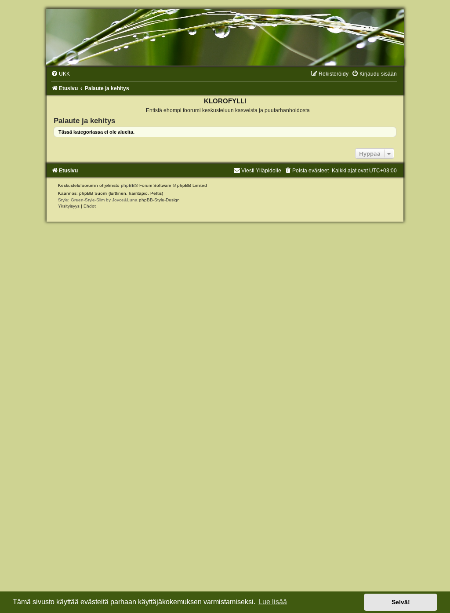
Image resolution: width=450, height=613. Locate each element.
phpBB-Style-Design (159, 199)
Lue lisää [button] (272, 602)
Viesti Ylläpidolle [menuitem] (261, 171)
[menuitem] (60, 74)
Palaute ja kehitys (84, 120)
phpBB (128, 185)
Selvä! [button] (401, 602)
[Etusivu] (225, 37)
